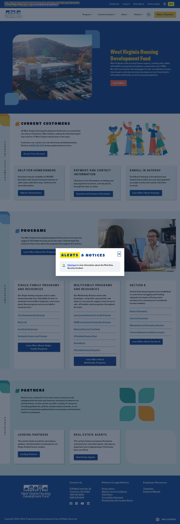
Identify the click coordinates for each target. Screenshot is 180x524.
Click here (71, 265)
